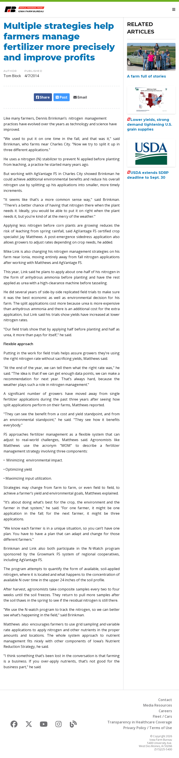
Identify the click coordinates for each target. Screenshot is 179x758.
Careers (165, 711)
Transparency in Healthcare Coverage (139, 722)
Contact (165, 699)
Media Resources (157, 705)
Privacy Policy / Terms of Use (147, 727)
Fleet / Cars (162, 716)
